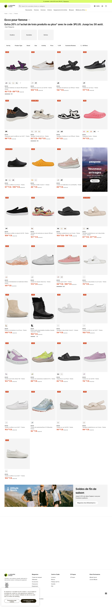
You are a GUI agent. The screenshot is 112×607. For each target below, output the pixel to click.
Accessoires (35, 581)
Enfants (49, 10)
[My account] (102, 6)
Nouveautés (28, 10)
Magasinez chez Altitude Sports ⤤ (86, 502)
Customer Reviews (70, 45)
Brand (28, 45)
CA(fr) (98, 6)
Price (51, 45)
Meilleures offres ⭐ (81, 10)
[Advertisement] (31, 543)
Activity (44, 45)
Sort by (8, 45)
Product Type (18, 45)
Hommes (43, 10)
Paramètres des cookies (11, 601)
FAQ (52, 586)
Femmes (36, 10)
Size (36, 45)
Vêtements (34, 579)
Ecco (11, 13)
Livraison (53, 577)
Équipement (35, 586)
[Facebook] (106, 593)
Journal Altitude (93, 579)
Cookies (41, 598)
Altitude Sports (93, 577)
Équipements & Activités (60, 10)
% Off (59, 45)
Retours (53, 579)
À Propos (72, 577)
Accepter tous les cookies (28, 601)
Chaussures (35, 584)
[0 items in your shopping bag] (106, 6)
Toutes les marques (37, 577)
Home (5, 13)
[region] (20, 597)
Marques (71, 10)
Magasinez (66, 1)
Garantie (53, 584)
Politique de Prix (55, 581)
